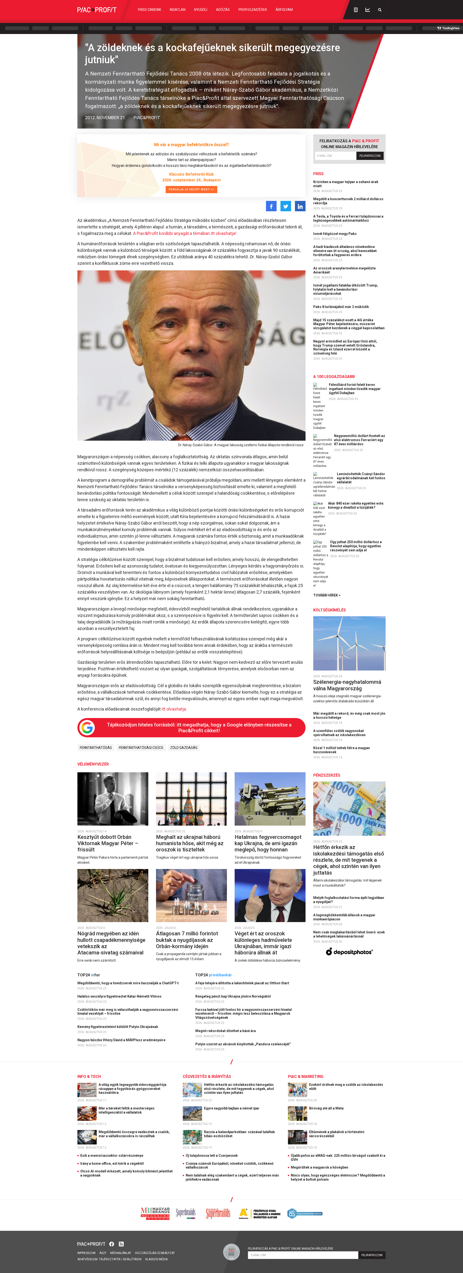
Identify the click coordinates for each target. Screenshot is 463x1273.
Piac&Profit (147, 117)
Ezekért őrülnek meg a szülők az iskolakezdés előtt (346, 1087)
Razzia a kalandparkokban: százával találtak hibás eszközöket (239, 1134)
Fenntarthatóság (96, 748)
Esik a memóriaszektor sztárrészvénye (111, 1155)
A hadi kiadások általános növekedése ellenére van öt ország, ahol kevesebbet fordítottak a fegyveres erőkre (345, 251)
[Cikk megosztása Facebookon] (271, 206)
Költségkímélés (329, 610)
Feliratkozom (370, 155)
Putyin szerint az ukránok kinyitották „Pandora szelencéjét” (243, 1044)
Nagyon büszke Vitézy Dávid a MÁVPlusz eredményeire (121, 1040)
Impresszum (86, 1253)
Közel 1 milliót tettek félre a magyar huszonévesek (341, 750)
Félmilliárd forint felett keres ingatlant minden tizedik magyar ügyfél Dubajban (355, 389)
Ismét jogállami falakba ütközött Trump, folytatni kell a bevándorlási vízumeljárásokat (345, 289)
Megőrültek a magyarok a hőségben (319, 1167)
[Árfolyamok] (367, 10)
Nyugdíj (200, 10)
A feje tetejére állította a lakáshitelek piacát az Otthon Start (242, 983)
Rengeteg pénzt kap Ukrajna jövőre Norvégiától (233, 996)
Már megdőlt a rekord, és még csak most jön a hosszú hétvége (349, 715)
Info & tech (89, 1076)
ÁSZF (102, 1253)
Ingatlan (177, 10)
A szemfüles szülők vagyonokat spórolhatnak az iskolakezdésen (339, 733)
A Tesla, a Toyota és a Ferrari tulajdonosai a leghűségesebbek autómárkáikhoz (348, 218)
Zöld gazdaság (183, 748)
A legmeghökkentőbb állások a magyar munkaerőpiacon (344, 917)
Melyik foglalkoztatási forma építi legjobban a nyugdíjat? (348, 900)
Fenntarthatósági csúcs (141, 748)
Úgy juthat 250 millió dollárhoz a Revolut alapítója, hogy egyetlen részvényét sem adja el (356, 546)
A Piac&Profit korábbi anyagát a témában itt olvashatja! (184, 233)
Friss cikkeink (149, 10)
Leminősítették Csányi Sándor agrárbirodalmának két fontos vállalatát (361, 478)
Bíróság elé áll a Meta (326, 1108)
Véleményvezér (93, 764)
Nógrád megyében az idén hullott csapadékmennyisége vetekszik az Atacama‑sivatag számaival (111, 943)
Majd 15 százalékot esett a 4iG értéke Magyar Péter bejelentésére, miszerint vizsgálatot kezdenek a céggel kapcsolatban (349, 324)
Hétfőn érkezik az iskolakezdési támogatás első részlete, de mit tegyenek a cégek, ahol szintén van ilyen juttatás (348, 860)
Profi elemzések (252, 10)
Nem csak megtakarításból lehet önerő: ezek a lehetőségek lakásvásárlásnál (349, 934)
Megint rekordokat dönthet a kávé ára (226, 1031)
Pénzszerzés (326, 775)
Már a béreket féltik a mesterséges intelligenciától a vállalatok (127, 1110)
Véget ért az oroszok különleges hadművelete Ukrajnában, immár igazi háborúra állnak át (263, 943)
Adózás (223, 10)
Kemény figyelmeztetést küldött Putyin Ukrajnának (118, 1027)
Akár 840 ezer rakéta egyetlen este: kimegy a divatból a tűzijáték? (356, 505)
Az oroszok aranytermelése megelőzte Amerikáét (344, 270)
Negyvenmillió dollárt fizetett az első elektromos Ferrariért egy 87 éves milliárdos (359, 440)
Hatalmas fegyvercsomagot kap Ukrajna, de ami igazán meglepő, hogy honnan (268, 843)
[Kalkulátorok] (355, 9)
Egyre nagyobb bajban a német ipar (232, 1108)
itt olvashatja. (174, 709)
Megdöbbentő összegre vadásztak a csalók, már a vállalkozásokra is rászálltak (134, 1134)
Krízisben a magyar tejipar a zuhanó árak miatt (345, 184)
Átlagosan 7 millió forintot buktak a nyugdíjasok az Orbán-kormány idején (187, 940)
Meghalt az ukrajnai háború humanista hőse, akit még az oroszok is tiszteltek (190, 843)
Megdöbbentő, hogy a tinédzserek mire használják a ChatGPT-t (128, 983)
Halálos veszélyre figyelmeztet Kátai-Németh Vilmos (119, 996)
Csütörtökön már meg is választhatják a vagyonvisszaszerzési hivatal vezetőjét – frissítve (127, 1012)
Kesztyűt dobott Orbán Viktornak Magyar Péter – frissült (107, 843)
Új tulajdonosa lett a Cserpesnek (212, 1155)
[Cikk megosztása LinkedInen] (300, 206)
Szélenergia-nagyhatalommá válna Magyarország (347, 685)
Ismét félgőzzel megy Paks (335, 234)
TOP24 (88, 975)
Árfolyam (284, 10)
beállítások (132, 1259)
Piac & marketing (305, 1076)
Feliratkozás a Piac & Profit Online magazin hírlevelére (290, 1248)
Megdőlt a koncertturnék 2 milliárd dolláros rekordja (348, 201)
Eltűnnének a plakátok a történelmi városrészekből (336, 1134)
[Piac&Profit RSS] (121, 1243)
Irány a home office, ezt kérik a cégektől (112, 1163)
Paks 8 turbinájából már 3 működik (341, 307)
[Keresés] (380, 9)
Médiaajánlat (120, 1253)
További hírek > (326, 595)
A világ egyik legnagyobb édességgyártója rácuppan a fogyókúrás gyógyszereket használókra (132, 1089)
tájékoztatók (110, 1259)
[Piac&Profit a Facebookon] (112, 1243)
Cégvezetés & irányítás (207, 1076)
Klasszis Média (156, 1259)
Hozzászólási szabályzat (155, 1253)
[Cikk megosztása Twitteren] (285, 206)
